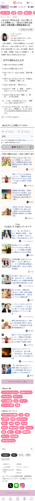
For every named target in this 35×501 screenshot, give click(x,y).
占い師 (17, 498)
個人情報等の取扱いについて (23, 140)
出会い (4, 423)
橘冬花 (31, 375)
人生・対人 (5, 13)
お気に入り (31, 498)
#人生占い (5, 455)
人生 (21, 415)
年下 (22, 428)
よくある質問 (6, 467)
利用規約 (18, 464)
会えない (29, 428)
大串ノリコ (18, 396)
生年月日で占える (8, 440)
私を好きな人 (22, 419)
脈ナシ (10, 432)
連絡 (3, 432)
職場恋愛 (26, 432)
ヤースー (23, 401)
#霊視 (28, 455)
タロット (5, 436)
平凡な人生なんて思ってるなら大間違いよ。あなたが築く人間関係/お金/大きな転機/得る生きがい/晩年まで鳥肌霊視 (22, 162)
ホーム (3, 498)
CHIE (31, 272)
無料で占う (17, 147)
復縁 (11, 423)
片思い (18, 432)
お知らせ (18, 472)
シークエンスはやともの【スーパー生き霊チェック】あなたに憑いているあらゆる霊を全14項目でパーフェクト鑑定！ (22, 308)
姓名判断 (14, 436)
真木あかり (30, 218)
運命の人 (28, 13)
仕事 (13, 13)
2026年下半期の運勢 (9, 415)
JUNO (31, 300)
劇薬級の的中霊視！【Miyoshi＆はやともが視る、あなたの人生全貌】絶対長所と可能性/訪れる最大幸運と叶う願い (21, 195)
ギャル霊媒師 (6, 401)
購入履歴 (31, 7)
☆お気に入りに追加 (26, 29)
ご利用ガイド (6, 464)
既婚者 (4, 428)
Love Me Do (30, 185)
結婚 (20, 13)
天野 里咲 (30, 331)
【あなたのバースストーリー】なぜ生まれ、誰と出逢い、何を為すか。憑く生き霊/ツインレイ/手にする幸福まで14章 (22, 353)
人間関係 (5, 419)
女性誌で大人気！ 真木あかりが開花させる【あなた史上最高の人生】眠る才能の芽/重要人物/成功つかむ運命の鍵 (22, 211)
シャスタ (31, 169)
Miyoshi (31, 202)
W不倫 (24, 423)
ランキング (22, 7)
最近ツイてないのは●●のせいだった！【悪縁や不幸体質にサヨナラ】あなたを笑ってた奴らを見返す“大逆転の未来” (21, 178)
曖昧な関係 (14, 428)
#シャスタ (5, 459)
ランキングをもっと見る (18, 381)
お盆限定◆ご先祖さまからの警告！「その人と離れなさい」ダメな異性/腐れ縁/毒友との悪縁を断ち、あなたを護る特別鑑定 (22, 263)
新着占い (4, 7)
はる (16, 401)
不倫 (17, 423)
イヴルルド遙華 (7, 405)
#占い (14, 455)
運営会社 (18, 470)
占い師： (15, 33)
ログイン (30, 2)
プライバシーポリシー (22, 467)
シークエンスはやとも (27, 241)
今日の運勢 (13, 7)
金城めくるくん (26, 392)
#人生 (21, 455)
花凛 (17, 405)
